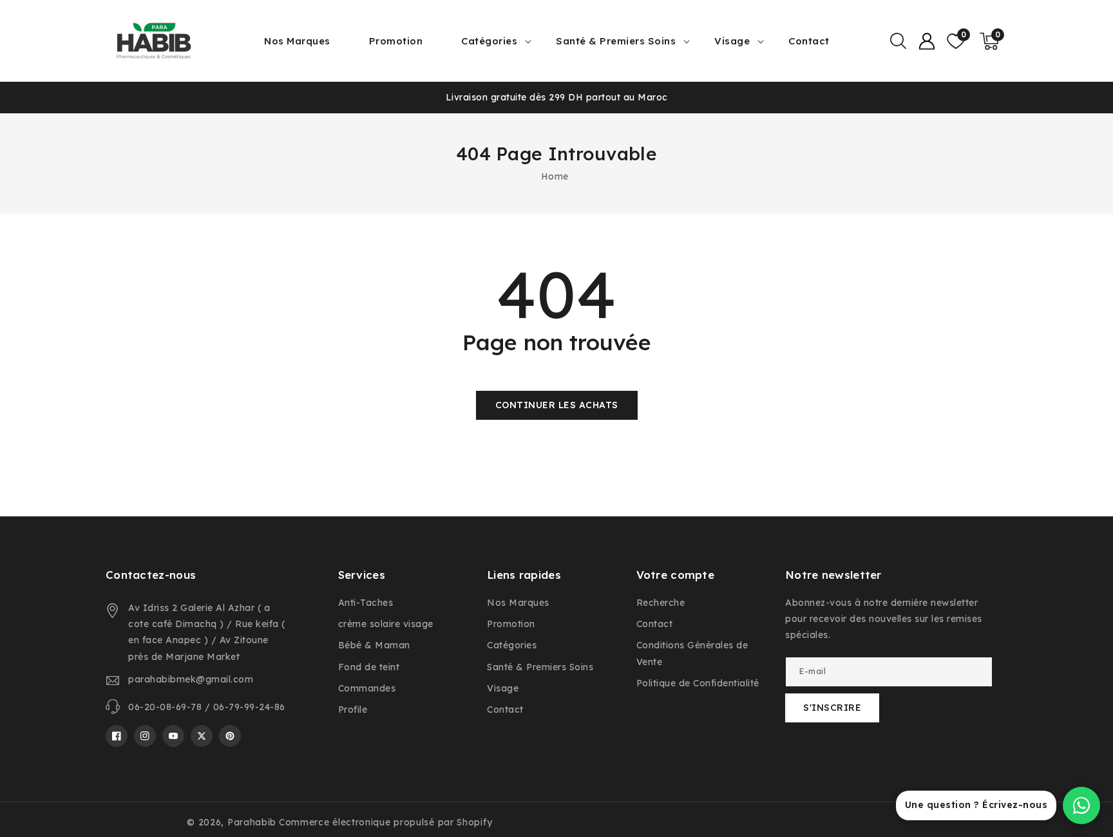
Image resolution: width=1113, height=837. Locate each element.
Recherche (660, 602)
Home (555, 176)
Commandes (367, 688)
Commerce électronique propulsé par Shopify (385, 822)
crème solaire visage (385, 624)
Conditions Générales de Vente (692, 653)
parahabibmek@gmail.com (190, 679)
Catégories (489, 41)
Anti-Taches (366, 602)
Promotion (511, 624)
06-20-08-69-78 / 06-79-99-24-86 (206, 707)
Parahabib (251, 822)
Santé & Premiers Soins (616, 41)
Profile (353, 709)
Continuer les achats (556, 405)
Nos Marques (518, 602)
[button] (898, 41)
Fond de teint (369, 667)
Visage (732, 41)
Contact (505, 709)
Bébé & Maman (374, 645)
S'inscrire (832, 707)
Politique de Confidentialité (697, 683)
